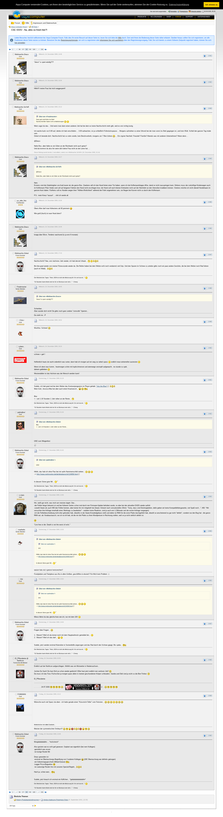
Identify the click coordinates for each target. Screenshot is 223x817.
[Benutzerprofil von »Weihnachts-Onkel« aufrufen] (20, 266)
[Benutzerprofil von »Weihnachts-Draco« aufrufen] (20, 67)
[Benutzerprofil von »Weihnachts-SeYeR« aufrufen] (20, 120)
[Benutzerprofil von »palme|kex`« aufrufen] (20, 425)
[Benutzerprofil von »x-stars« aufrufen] (20, 508)
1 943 (210, 108)
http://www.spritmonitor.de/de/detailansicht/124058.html (57, 474)
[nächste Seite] (46, 49)
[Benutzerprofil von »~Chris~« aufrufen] (20, 333)
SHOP (168, 17)
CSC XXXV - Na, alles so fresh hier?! (29, 30)
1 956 (210, 580)
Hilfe (119, 38)
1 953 (210, 451)
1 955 (210, 531)
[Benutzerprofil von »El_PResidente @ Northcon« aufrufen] (20, 674)
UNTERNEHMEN (204, 17)
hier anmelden (20, 43)
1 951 (210, 380)
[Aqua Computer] (39, 16)
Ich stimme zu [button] (211, 5)
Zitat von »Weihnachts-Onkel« (50, 422)
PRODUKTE (142, 17)
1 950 (210, 348)
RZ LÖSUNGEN (156, 17)
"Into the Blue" (101, 386)
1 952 (210, 413)
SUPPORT (189, 17)
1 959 (210, 695)
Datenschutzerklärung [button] (179, 4)
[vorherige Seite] (10, 49)
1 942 (210, 82)
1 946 (210, 228)
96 (19, 49)
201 (42, 49)
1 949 (210, 321)
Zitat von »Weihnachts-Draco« (50, 296)
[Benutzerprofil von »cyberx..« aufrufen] (20, 359)
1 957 (210, 623)
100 (34, 49)
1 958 (210, 660)
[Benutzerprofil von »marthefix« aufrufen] (20, 543)
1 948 (210, 288)
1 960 (210, 735)
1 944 (210, 158)
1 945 (210, 202)
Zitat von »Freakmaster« (48, 117)
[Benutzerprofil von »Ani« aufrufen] (20, 592)
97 (23, 49)
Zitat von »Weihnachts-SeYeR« (50, 167)
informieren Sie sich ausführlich (111, 40)
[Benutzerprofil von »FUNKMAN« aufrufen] (20, 707)
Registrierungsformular (69, 40)
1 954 (210, 496)
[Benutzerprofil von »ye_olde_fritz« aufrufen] (20, 214)
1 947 (210, 254)
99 (30, 49)
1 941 (210, 55)
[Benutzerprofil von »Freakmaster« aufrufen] (20, 300)
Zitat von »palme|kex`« (47, 460)
